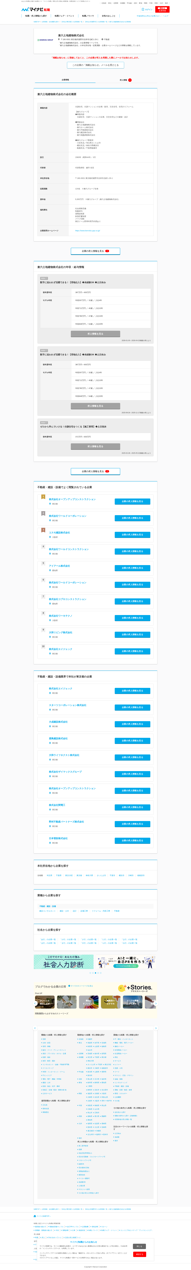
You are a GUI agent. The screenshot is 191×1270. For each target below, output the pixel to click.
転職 (36, 1237)
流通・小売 (119, 1068)
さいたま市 (101, 875)
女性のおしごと (109, 16)
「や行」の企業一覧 (88, 943)
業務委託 (46, 1112)
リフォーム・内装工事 (101, 911)
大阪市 (97, 1101)
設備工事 (84, 911)
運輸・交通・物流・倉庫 (123, 1090)
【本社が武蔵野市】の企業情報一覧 (95, 21)
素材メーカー (119, 1046)
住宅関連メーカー (121, 1050)
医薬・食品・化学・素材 (51, 1086)
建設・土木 (64, 911)
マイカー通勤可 (84, 1178)
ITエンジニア (47, 1075)
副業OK (81, 1164)
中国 (150, 3)
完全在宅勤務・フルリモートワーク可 (92, 1157)
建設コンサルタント (47, 911)
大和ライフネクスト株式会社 (64, 755)
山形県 (97, 1046)
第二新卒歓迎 (83, 1146)
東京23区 (69, 875)
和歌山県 (105, 1097)
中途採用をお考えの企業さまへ (148, 16)
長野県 (104, 1072)
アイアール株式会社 (59, 566)
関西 (145, 3)
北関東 (115, 3)
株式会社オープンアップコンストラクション (72, 499)
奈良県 (97, 1097)
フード (117, 1072)
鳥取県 (90, 1105)
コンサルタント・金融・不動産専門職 (56, 1064)
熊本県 (90, 1127)
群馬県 (104, 1053)
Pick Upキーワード (55, 1237)
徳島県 (90, 1116)
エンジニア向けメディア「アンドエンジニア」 (136, 1230)
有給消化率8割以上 (85, 1153)
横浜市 (121, 875)
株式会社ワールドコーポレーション (67, 516)
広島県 (90, 1109)
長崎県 (104, 1123)
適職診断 (65, 1230)
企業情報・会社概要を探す (50, 21)
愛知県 (104, 1082)
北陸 (135, 3)
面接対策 (82, 1230)
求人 (43, 1237)
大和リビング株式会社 (60, 632)
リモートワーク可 (85, 1160)
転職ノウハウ (88, 16)
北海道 (103, 3)
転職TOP (37, 21)
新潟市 (90, 1075)
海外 (166, 3)
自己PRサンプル (73, 1227)
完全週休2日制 (84, 1168)
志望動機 (85, 1227)
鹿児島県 (91, 1131)
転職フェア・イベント (64, 16)
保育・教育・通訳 (49, 1061)
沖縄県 (98, 1131)
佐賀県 (97, 1123)
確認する (139, 1254)
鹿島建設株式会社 (58, 738)
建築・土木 (46, 1082)
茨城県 (90, 1053)
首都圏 (122, 3)
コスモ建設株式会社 (59, 532)
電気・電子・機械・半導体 (52, 1079)
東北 (109, 3)
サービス (118, 1061)
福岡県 (90, 1123)
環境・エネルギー (121, 1093)
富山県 (90, 1079)
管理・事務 (46, 1046)
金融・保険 (119, 1079)
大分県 (97, 1127)
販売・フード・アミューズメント (54, 1050)
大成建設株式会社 (58, 722)
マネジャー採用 (84, 1189)
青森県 (90, 1043)
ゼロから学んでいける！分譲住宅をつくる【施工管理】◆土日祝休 (73, 426)
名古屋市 (105, 1090)
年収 (57, 1230)
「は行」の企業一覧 (47, 943)
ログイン (148, 9)
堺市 (103, 1101)
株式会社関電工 (57, 805)
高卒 (116, 1141)
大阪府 (104, 1093)
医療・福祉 (46, 1057)
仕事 (73, 1230)
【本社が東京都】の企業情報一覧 (71, 21)
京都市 (90, 1101)
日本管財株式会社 (58, 838)
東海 (140, 3)
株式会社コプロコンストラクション (67, 599)
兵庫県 (90, 1097)
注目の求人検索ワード (73, 1237)
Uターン (104, 1227)
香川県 (97, 1116)
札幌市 (90, 1039)
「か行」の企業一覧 (68, 939)
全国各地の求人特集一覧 (123, 1119)
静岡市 (90, 1090)
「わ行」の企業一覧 (129, 943)
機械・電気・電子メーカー (124, 1043)
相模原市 (141, 875)
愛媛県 (104, 1116)
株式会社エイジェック (60, 649)
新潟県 (90, 1072)
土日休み (118, 1133)
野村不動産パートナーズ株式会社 (66, 821)
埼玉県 (49, 875)
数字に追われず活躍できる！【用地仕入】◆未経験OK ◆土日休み (73, 282)
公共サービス (47, 1093)
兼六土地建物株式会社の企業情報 (120, 21)
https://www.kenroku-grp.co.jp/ (87, 231)
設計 (75, 911)
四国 (156, 3)
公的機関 (118, 1097)
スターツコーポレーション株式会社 (67, 705)
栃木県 (97, 1053)
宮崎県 (104, 1127)
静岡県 (97, 1082)
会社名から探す (120, 1112)
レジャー (118, 1064)
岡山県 (104, 1105)
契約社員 (46, 1109)
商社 (116, 1057)
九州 (161, 3)
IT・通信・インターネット (124, 1039)
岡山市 (90, 1113)
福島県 (104, 1046)
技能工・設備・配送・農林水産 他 (54, 1090)
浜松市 (97, 1090)
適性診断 (95, 1227)
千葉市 (112, 875)
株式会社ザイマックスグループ (65, 771)
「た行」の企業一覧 (109, 939)
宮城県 (104, 1043)
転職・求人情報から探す (36, 16)
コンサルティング (121, 1082)
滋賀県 (90, 1093)
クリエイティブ (48, 1068)
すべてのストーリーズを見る (82, 986)
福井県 (104, 1079)
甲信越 (129, 3)
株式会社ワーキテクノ (60, 616)
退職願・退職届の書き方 (43, 1230)
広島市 (97, 1113)
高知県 (90, 1120)
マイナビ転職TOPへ (44, 1216)
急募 (80, 1149)
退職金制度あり (84, 1171)
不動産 (117, 911)
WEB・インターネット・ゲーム (54, 1072)
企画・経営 (46, 1043)
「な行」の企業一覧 (129, 939)
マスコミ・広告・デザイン (124, 1075)
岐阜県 (90, 1082)
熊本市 (105, 1134)
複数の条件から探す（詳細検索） (126, 1116)
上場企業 (82, 1186)
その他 (117, 1101)
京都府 (97, 1093)
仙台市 (90, 1050)
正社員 (45, 1105)
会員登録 (162, 9)
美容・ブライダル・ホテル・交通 (54, 1053)
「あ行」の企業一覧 (47, 939)
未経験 (117, 1137)
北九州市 (91, 1134)
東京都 (79, 875)
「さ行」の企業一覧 (88, 939)
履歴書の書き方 (40, 1227)
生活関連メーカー (121, 1053)
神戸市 (109, 1101)
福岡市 (98, 1134)
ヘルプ (165, 16)
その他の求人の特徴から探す (89, 1193)
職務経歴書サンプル (57, 1227)
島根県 (97, 1105)
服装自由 (82, 1175)
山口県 (97, 1109)
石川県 (97, 1079)
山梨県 (97, 1072)
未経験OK (82, 1182)
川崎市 (131, 875)
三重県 (90, 1086)
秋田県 (90, 1046)
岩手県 (97, 1043)
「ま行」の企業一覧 (68, 943)
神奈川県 (89, 875)
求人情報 (123, 80)
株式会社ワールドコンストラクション (69, 549)
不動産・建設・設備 (47, 906)
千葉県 (58, 875)
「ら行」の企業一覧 (109, 943)
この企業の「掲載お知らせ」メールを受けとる (95, 65)
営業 (44, 1039)
